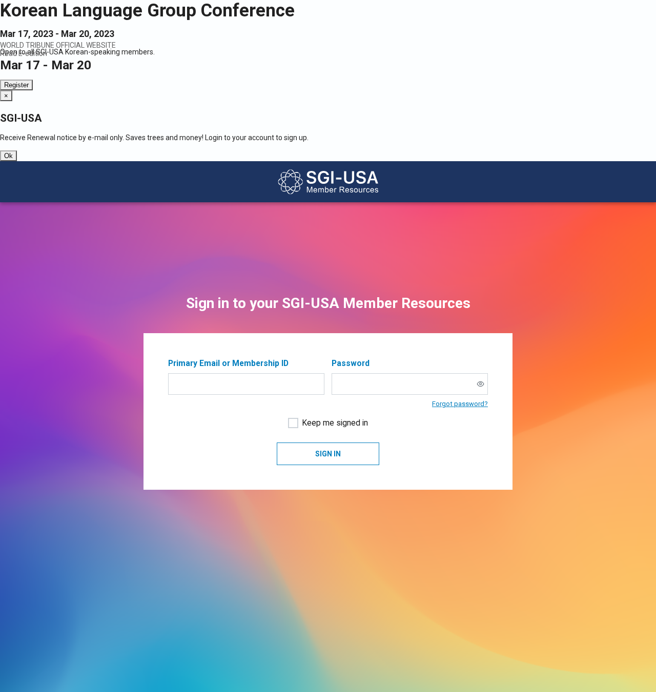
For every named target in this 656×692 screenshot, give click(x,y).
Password (351, 363)
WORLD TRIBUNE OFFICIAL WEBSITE (58, 45)
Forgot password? (460, 404)
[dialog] (328, 125)
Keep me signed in (335, 423)
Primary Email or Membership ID (228, 363)
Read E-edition (23, 53)
